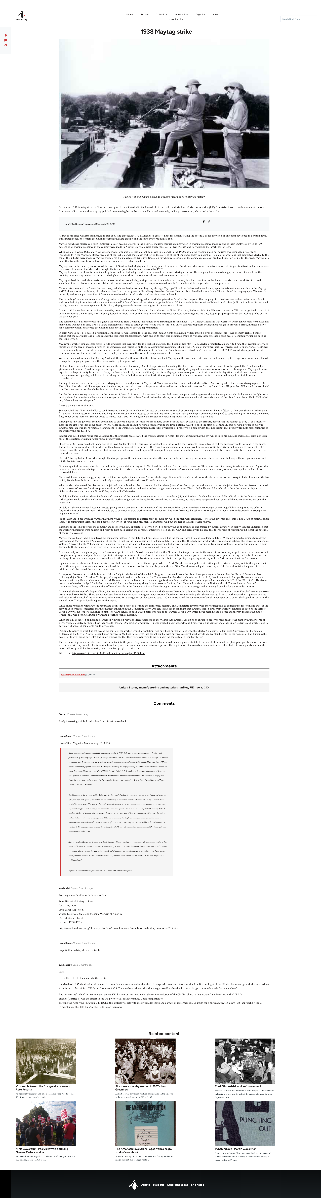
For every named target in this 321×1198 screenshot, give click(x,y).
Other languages (177, 1184)
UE (192, 687)
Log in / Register (175, 19)
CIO (206, 687)
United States (128, 687)
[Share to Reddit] (209, 222)
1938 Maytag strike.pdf (73, 674)
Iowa (199, 687)
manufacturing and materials (158, 687)
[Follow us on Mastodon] (6, 35)
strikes (184, 687)
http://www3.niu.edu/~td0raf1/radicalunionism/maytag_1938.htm (108, 653)
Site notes (197, 1184)
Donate (145, 1184)
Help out (158, 1184)
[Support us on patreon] (6, 40)
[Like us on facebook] (6, 45)
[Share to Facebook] (204, 222)
